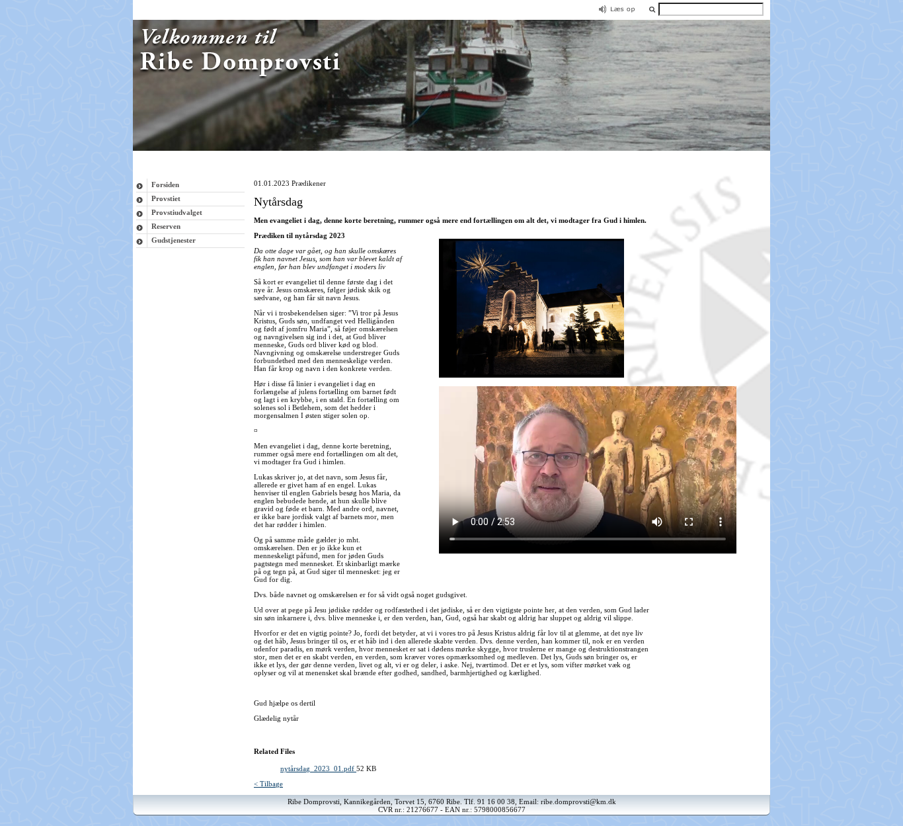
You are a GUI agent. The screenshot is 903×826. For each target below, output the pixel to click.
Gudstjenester (173, 240)
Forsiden (165, 184)
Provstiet (165, 198)
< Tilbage (268, 784)
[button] (651, 9)
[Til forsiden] (451, 148)
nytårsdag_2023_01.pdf (318, 768)
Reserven (165, 226)
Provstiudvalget (176, 212)
